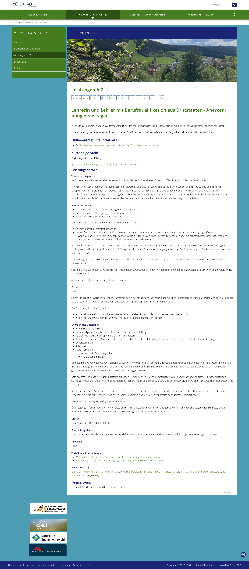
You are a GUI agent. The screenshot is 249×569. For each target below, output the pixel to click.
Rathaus (18, 42)
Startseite (24, 22)
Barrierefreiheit (45, 565)
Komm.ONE (235, 565)
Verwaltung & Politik (93, 14)
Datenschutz (14, 565)
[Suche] (234, 5)
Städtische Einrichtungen (27, 48)
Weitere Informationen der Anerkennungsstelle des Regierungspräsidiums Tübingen (119, 457)
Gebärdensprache (82, 565)
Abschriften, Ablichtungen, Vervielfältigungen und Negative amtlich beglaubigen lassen (120, 460)
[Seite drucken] (225, 493)
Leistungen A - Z (45, 22)
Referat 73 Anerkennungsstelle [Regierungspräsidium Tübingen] (104, 164)
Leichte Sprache (63, 565)
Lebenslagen (20, 61)
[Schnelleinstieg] (232, 14)
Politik (17, 68)
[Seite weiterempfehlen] (229, 493)
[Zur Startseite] (26, 4)
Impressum (29, 565)
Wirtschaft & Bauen (201, 14)
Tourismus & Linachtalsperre (146, 14)
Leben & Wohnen (38, 14)
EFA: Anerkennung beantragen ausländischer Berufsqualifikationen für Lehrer (119, 145)
